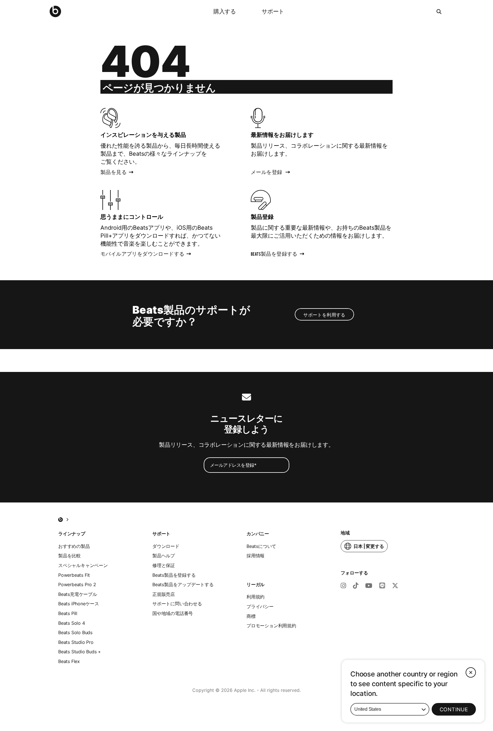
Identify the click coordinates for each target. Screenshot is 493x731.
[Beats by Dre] (55, 11)
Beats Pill (67, 613)
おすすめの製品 (74, 546)
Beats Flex (69, 661)
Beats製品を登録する (174, 575)
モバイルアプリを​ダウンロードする (142, 254)
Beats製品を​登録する (274, 254)
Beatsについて (261, 546)
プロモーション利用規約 (271, 625)
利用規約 (255, 597)
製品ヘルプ (163, 555)
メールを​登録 (266, 173)
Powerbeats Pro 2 (77, 584)
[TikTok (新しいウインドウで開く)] (355, 586)
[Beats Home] (60, 519)
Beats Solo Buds (75, 632)
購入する (224, 11)
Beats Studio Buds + (79, 651)
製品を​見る (113, 173)
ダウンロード (165, 546)
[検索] (439, 11)
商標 (251, 616)
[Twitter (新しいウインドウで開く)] (395, 586)
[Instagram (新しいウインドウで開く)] (343, 586)
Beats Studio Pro (76, 642)
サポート (273, 11)
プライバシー (260, 606)
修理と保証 (163, 565)
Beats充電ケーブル (77, 594)
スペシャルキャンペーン (83, 565)
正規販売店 (163, 594)
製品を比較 (69, 555)
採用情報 (255, 555)
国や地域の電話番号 (172, 613)
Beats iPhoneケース (78, 603)
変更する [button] (368, 547)
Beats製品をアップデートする (183, 584)
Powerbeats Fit (74, 575)
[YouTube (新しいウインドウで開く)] (368, 586)
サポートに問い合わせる (177, 603)
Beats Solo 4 (71, 623)
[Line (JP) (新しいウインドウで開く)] (382, 586)
